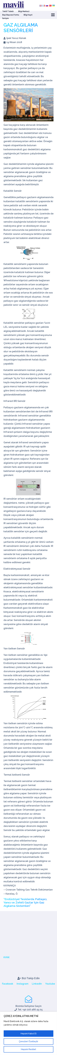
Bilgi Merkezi (23, 11)
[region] (28, 1033)
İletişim (5, 18)
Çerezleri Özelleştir (28, 1041)
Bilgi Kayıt (28, 15)
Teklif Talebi (8, 11)
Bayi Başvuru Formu (10, 15)
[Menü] (53, 15)
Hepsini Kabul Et (29, 1033)
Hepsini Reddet (28, 1049)
